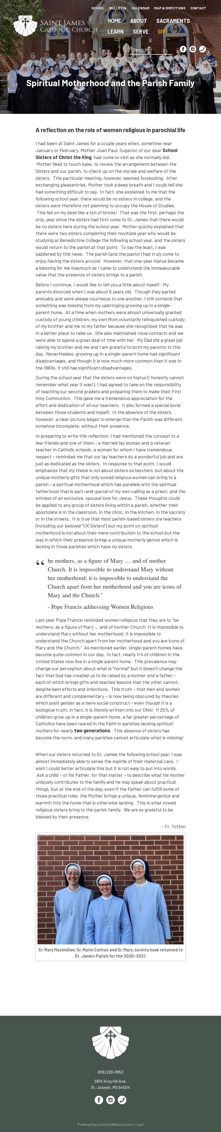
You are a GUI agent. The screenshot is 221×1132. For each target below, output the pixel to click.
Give (163, 31)
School (98, 8)
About (138, 20)
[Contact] (202, 49)
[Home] (55, 25)
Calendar (140, 8)
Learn (116, 31)
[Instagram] (192, 49)
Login (139, 1124)
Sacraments (173, 20)
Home (114, 20)
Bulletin (117, 8)
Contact (198, 8)
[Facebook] (183, 49)
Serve (141, 31)
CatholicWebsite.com (114, 1124)
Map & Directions (169, 8)
